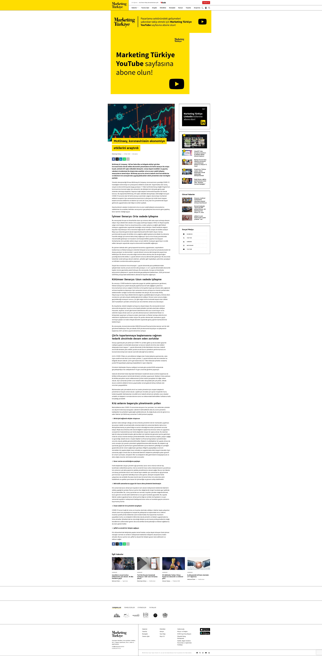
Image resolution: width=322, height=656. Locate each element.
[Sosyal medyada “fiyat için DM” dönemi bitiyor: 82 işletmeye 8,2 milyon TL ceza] (187, 209)
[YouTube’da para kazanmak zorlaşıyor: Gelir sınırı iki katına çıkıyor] (148, 563)
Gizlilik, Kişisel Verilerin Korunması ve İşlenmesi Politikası (184, 643)
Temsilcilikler (129, 607)
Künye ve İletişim (182, 631)
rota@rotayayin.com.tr (118, 646)
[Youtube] (206, 653)
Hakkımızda (180, 629)
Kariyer (180, 8)
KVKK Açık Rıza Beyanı (184, 634)
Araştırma (197, 8)
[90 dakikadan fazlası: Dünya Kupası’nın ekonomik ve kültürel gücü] (173, 563)
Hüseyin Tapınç (166, 581)
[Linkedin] (209, 653)
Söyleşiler (172, 8)
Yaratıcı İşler (145, 8)
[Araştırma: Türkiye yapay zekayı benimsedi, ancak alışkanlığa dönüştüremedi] (187, 172)
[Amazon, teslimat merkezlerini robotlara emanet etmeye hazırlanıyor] (187, 200)
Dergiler (154, 8)
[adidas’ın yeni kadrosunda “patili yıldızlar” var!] (187, 218)
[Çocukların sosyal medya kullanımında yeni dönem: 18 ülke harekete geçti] (123, 563)
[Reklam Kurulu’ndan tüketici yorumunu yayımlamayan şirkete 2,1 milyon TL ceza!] (187, 162)
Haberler (134, 8)
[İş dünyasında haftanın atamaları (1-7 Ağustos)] (198, 563)
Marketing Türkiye (116, 154)
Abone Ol (206, 2)
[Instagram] (203, 653)
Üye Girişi (162, 634)
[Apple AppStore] (205, 630)
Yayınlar (152, 607)
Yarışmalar (116, 607)
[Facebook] (197, 653)
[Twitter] (200, 652)
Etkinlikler (163, 8)
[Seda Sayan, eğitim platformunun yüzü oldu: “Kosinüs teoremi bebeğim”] (187, 181)
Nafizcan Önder (116, 581)
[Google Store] (205, 634)
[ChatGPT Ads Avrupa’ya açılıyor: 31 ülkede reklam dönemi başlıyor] (187, 153)
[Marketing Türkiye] (120, 5)
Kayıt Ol (162, 636)
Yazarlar (188, 8)
